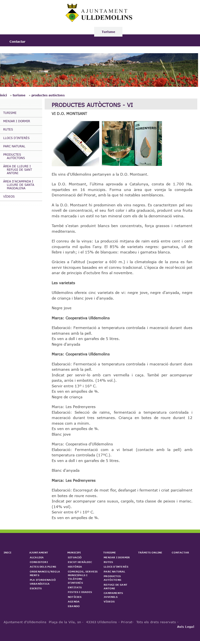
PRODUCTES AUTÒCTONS (48, 95)
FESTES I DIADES (80, 592)
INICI (7, 552)
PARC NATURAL (14, 146)
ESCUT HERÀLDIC (80, 562)
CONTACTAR (180, 552)
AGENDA (74, 601)
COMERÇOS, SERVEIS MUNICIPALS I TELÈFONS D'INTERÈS (83, 577)
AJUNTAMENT (38, 552)
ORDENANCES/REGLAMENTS (45, 573)
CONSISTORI (39, 562)
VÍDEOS (9, 196)
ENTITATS (75, 587)
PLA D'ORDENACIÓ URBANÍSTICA (43, 581)
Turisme (108, 31)
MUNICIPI (74, 552)
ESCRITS (36, 588)
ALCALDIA (37, 557)
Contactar (17, 41)
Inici (13, 31)
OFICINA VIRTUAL (147, 31)
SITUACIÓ (75, 557)
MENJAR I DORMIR (16, 121)
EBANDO (74, 606)
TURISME (10, 112)
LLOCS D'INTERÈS (16, 138)
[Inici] (99, 20)
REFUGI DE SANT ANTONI (115, 586)
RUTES (8, 129)
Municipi (78, 31)
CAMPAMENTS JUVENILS (113, 594)
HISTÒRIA (75, 566)
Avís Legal (185, 626)
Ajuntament (44, 31)
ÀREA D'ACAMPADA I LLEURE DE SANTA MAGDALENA (18, 185)
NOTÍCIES (75, 596)
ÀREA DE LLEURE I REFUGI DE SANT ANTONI (17, 169)
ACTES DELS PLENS (43, 566)
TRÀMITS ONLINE (150, 552)
